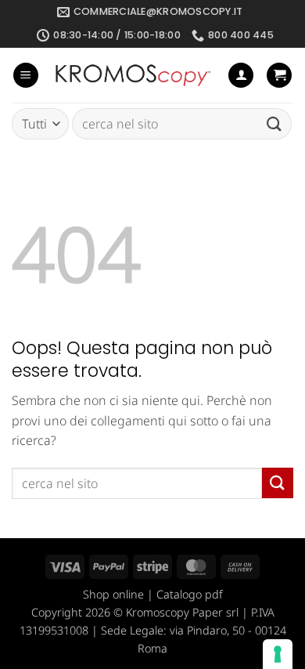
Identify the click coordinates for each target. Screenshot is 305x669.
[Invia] (274, 124)
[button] (25, 76)
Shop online (113, 594)
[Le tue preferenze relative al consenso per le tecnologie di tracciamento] (277, 654)
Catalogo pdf (189, 594)
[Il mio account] (240, 76)
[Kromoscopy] (133, 75)
